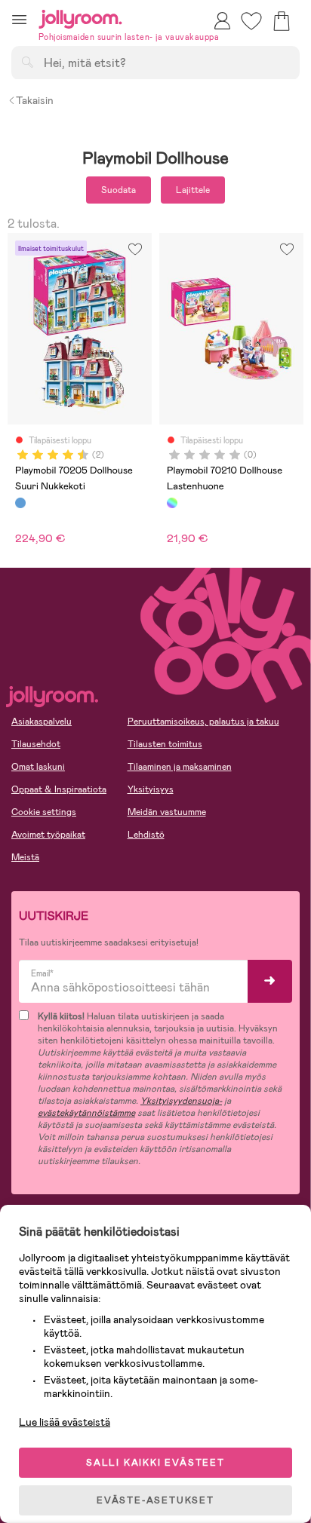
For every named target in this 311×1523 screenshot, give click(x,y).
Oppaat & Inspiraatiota (58, 789)
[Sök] (27, 62)
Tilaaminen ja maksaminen (180, 767)
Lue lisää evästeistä (64, 1422)
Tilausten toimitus (165, 744)
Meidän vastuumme (167, 812)
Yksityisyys (151, 789)
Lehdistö (146, 835)
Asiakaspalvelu (41, 722)
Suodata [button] (118, 190)
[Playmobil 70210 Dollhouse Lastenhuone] (172, 503)
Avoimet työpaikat (48, 835)
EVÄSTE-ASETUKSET (155, 1500)
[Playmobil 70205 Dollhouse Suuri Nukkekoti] (20, 503)
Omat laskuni (38, 767)
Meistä (25, 857)
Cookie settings (43, 812)
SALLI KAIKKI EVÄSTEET (155, 1463)
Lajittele (193, 190)
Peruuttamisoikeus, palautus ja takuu (203, 722)
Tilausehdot (35, 744)
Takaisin (35, 100)
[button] (19, 19)
